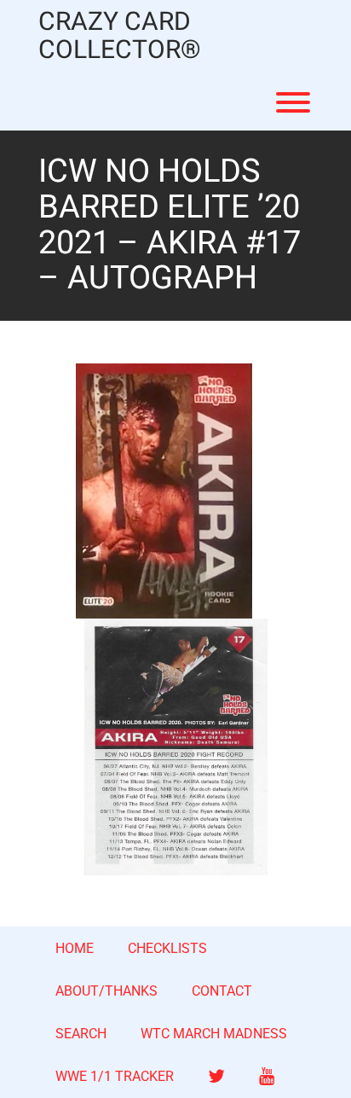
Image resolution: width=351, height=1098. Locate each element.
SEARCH (80, 1033)
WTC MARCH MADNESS (214, 1033)
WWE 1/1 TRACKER (114, 1076)
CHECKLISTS (167, 948)
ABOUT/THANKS (106, 991)
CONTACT (222, 991)
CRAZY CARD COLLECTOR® (119, 37)
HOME (74, 948)
